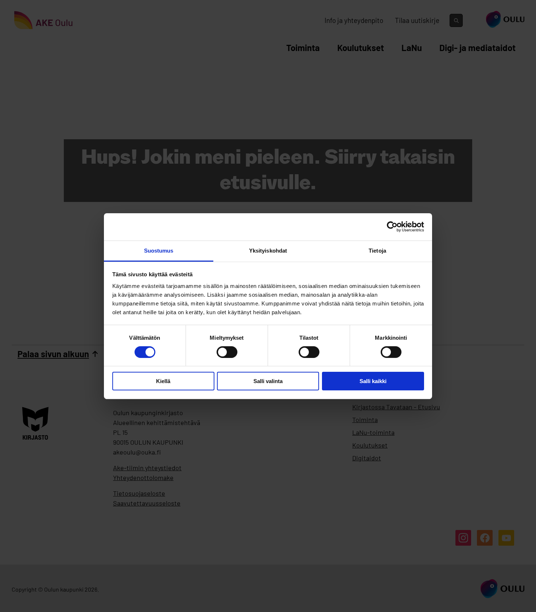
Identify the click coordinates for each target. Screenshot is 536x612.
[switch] (227, 352)
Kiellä (163, 381)
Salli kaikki (373, 381)
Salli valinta (268, 381)
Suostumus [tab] (159, 250)
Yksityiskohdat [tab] (268, 250)
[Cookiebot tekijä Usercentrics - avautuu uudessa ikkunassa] (392, 226)
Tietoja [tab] (377, 250)
